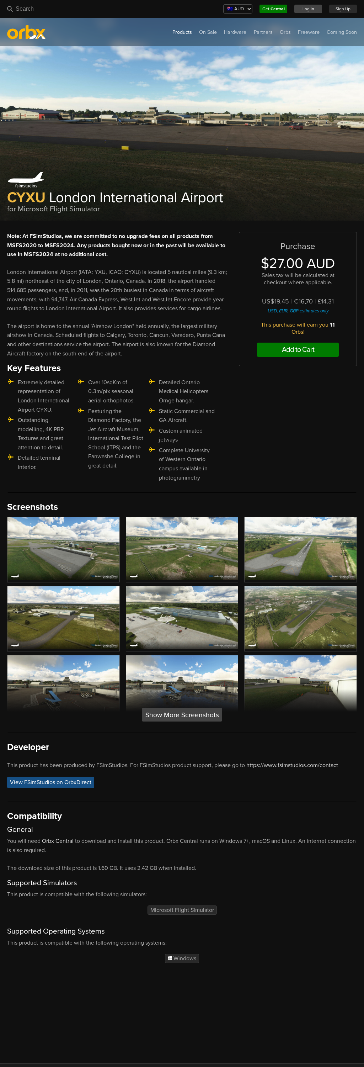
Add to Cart (298, 349)
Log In (308, 8)
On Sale (208, 32)
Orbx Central (58, 841)
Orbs (285, 32)
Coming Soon (342, 32)
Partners (263, 32)
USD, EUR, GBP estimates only (298, 311)
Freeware (309, 32)
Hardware (235, 32)
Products (182, 32)
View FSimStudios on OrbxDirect (50, 782)
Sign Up (343, 8)
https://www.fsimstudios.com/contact (292, 765)
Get (273, 8)
